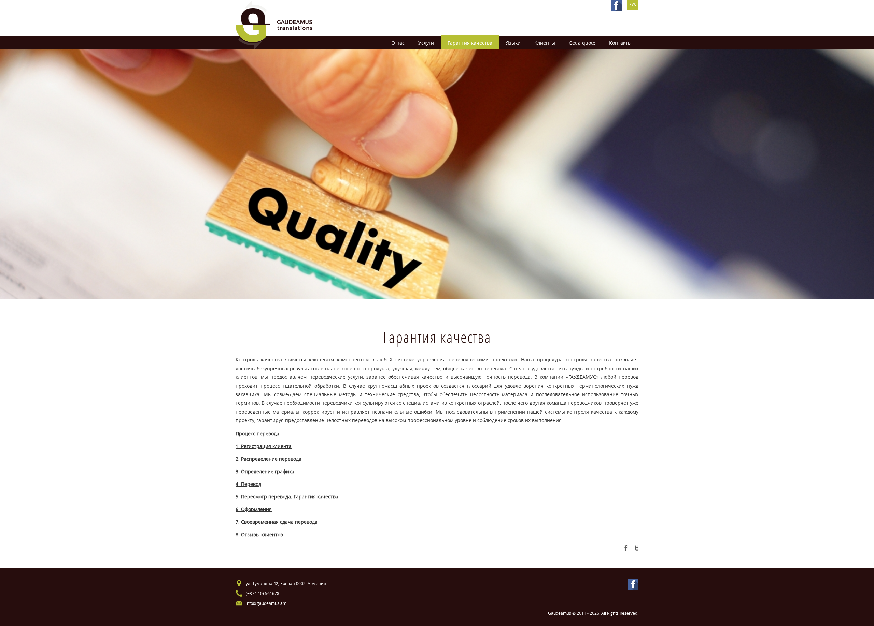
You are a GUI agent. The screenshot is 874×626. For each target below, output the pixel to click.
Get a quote (582, 43)
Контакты (620, 43)
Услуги (426, 43)
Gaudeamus (559, 613)
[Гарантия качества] (626, 546)
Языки (513, 43)
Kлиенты (544, 43)
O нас (398, 43)
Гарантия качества (470, 43)
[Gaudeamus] (274, 24)
